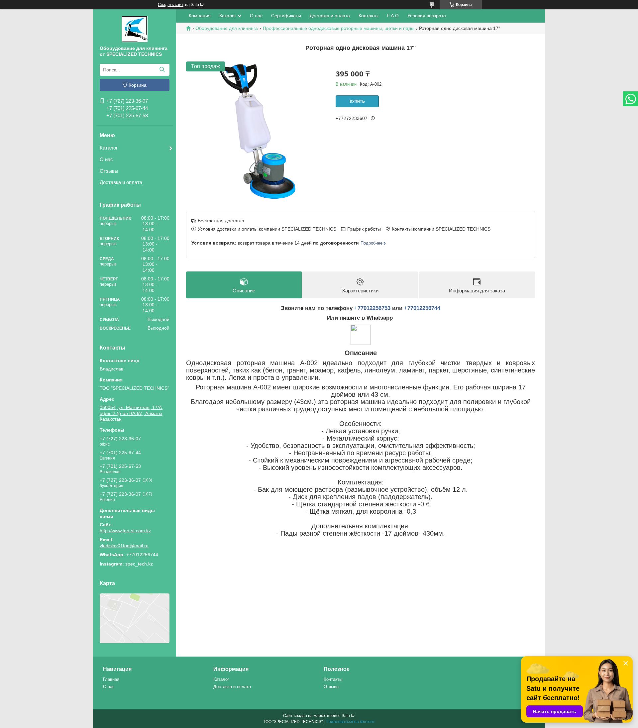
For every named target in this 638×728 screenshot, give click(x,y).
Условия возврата (426, 15)
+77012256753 (372, 308)
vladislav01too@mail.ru (124, 545)
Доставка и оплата (121, 182)
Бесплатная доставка (221, 220)
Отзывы (109, 171)
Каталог (109, 148)
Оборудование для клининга (226, 28)
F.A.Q (393, 15)
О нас (106, 159)
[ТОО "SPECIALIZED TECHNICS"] (135, 28)
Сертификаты (286, 15)
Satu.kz (348, 715)
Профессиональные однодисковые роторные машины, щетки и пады (338, 28)
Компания (200, 15)
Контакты (368, 15)
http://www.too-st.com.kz (125, 530)
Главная (111, 679)
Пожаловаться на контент (350, 721)
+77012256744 (422, 308)
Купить (357, 101)
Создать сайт (170, 4)
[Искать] (162, 70)
